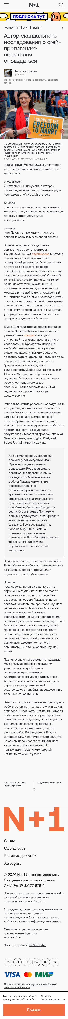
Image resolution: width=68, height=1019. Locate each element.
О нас (9, 841)
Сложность (15, 848)
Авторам (12, 863)
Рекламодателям (20, 855)
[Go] (6, 4)
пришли (29, 335)
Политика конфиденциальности (53, 998)
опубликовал (13, 181)
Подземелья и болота (49, 782)
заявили (9, 228)
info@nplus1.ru (37, 945)
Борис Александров (26, 71)
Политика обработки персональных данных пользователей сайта (30, 985)
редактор (20, 74)
